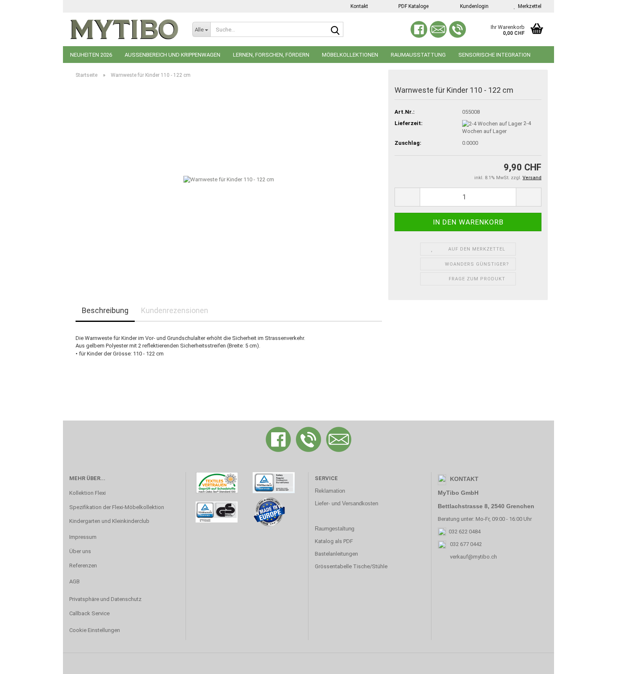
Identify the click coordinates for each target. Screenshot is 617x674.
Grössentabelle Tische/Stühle (351, 566)
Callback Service (89, 613)
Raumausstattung (418, 55)
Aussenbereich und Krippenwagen (172, 55)
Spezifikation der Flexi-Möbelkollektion (116, 507)
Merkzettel (528, 6)
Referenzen (83, 565)
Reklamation (330, 491)
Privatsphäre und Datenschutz (105, 599)
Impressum (83, 537)
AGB (74, 581)
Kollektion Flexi (87, 493)
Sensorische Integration (494, 55)
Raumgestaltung (334, 528)
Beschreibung (105, 310)
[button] (407, 197)
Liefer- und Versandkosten (346, 503)
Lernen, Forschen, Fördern (271, 55)
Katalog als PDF (334, 541)
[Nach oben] (594, 661)
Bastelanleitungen (336, 554)
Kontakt (358, 6)
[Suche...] (335, 29)
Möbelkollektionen (350, 55)
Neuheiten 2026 (91, 55)
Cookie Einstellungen (94, 630)
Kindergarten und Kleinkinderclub (109, 521)
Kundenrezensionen (174, 310)
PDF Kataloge (413, 6)
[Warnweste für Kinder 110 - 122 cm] (228, 179)
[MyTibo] (124, 29)
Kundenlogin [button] (473, 6)
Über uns (80, 551)
